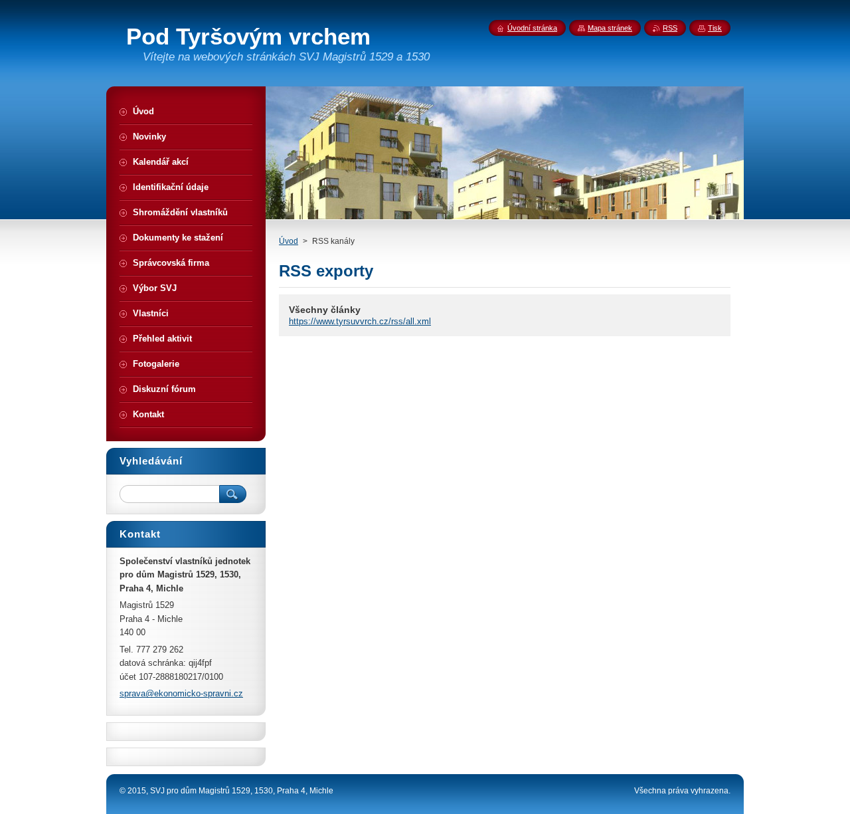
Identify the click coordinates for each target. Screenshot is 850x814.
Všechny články (325, 309)
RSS (670, 28)
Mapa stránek (610, 28)
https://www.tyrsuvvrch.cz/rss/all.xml (360, 321)
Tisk (715, 28)
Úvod (288, 241)
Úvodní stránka (532, 28)
